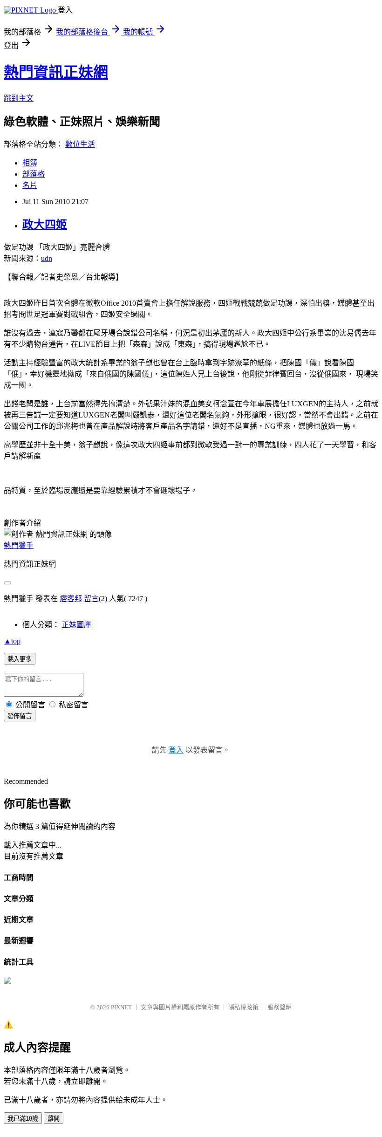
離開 (54, 1118)
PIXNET (121, 1007)
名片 (29, 185)
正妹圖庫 (76, 625)
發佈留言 (19, 715)
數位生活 (80, 144)
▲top (12, 641)
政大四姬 (44, 225)
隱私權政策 (243, 1007)
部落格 (33, 174)
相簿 (29, 163)
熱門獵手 (19, 545)
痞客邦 (71, 599)
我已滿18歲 (22, 1118)
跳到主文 (19, 98)
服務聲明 (279, 1007)
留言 (91, 599)
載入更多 (19, 659)
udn (46, 258)
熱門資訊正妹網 (56, 72)
